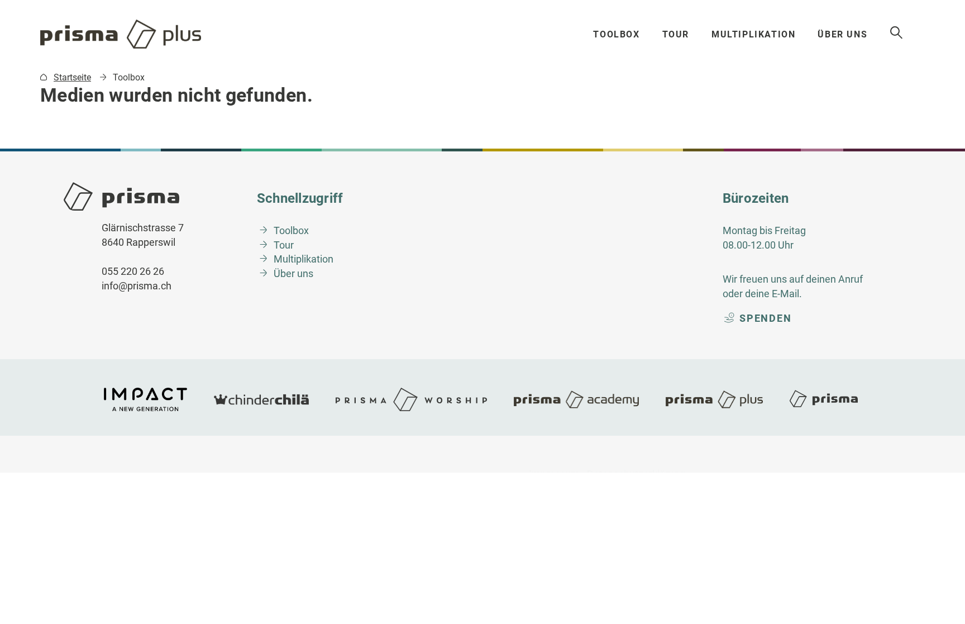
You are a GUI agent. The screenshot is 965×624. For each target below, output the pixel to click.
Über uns (842, 34)
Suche (897, 33)
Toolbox (616, 34)
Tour (675, 34)
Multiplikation (753, 34)
